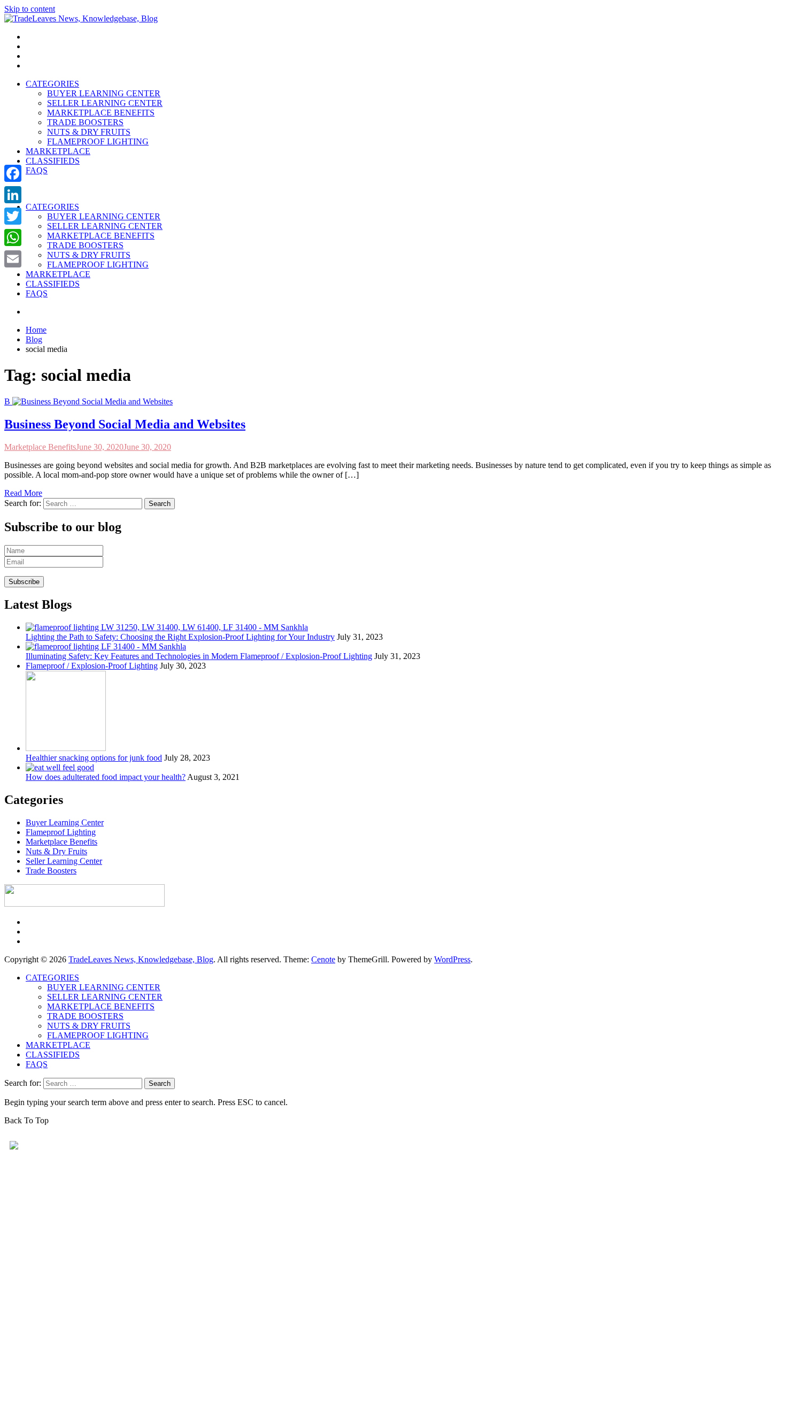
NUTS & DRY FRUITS (88, 131)
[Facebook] (13, 173)
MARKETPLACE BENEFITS (101, 112)
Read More (23, 492)
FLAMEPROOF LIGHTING (98, 141)
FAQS (37, 170)
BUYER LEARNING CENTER (103, 93)
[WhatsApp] (13, 237)
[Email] (13, 259)
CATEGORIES (52, 83)
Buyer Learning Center (65, 822)
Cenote (323, 959)
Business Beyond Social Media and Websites (124, 424)
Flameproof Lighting (61, 832)
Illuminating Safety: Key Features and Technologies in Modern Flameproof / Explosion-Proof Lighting (199, 656)
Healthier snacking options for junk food (94, 757)
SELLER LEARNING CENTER (105, 103)
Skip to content (29, 8)
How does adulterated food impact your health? (106, 777)
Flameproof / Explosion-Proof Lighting (92, 665)
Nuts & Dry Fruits (56, 851)
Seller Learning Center (64, 860)
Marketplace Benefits (40, 446)
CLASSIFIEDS (53, 160)
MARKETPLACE (58, 151)
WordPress (452, 959)
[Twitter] (13, 216)
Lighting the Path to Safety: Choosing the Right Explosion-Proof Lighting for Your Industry (180, 636)
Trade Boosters (51, 870)
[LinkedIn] (13, 194)
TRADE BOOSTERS (85, 122)
